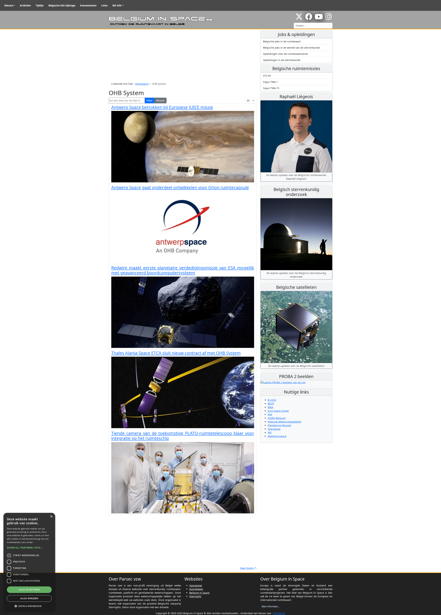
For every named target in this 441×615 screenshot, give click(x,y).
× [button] (51, 516)
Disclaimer (279, 613)
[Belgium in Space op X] (299, 18)
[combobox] (313, 26)
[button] (29, 547)
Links (104, 5)
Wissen (160, 100)
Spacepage (274, 429)
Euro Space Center (278, 410)
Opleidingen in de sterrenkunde (281, 60)
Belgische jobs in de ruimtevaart (282, 41)
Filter (149, 100)
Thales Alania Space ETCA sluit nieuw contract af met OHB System (176, 353)
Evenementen (88, 5)
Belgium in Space (199, 592)
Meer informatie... (270, 606)
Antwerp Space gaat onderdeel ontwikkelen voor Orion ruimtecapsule (180, 187)
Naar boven (247, 568)
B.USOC (272, 400)
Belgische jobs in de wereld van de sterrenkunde (291, 47)
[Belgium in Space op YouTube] (319, 18)
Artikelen (25, 5)
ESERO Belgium (277, 418)
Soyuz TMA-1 (270, 82)
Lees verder (27, 542)
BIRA (270, 407)
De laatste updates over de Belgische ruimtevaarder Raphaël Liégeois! (296, 176)
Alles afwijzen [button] (29, 598)
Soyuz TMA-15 (271, 88)
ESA (270, 414)
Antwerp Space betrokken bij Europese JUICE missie (162, 107)
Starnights (195, 596)
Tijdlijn (40, 5)
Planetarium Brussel (279, 425)
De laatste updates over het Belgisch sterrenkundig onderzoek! (296, 274)
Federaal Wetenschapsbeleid (284, 421)
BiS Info (117, 5)
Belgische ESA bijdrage (61, 5)
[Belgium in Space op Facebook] (308, 18)
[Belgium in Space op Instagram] (328, 18)
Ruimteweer (196, 589)
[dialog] (29, 562)
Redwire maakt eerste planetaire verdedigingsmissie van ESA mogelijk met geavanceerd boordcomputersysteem (182, 270)
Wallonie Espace (277, 436)
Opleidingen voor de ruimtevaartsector (285, 53)
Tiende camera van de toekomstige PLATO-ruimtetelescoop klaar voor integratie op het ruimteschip (182, 435)
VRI (269, 432)
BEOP (271, 403)
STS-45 (267, 75)
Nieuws (8, 5)
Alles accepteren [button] (29, 589)
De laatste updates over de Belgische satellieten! (296, 366)
